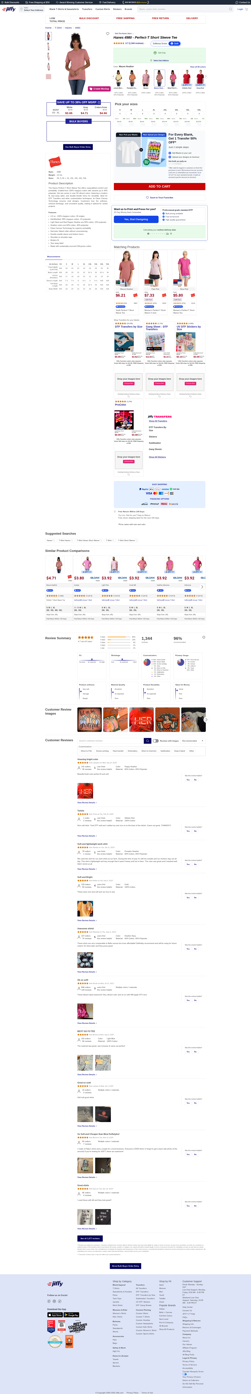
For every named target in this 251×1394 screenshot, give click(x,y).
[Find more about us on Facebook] (49, 1301)
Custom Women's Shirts (146, 1330)
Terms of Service (189, 1365)
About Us (186, 1338)
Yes (188, 780)
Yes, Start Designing (136, 219)
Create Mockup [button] (101, 89)
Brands (128, 9)
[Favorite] (108, 34)
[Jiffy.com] (9, 9)
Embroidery (132, 751)
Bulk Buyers (78, 121)
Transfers (87, 9)
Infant (161, 1302)
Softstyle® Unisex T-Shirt (83, 600)
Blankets (116, 1366)
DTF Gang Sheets (144, 1305)
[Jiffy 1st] (86, 565)
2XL (165, 110)
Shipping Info (188, 1324)
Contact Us (187, 1310)
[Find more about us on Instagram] (54, 1301)
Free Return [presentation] (160, 18)
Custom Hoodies (143, 1320)
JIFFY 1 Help (188, 1314)
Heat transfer (118, 751)
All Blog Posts (188, 1355)
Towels (116, 1359)
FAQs (184, 1317)
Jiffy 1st (86, 572)
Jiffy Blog (186, 1351)
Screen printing (102, 751)
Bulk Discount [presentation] (89, 18)
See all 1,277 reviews (90, 1238)
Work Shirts (118, 1305)
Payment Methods (190, 1331)
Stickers (117, 9)
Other (191, 751)
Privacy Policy (188, 1361)
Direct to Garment (149, 751)
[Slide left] (113, 76)
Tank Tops (117, 1298)
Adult (161, 1285)
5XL (199, 110)
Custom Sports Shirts (145, 1334)
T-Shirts (116, 1288)
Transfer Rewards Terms (193, 1372)
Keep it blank (179, 751)
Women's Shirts (119, 1313)
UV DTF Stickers (143, 1302)
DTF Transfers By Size (157, 429)
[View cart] (246, 9)
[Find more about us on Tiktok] (59, 1301)
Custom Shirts (102, 9)
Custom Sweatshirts (144, 1323)
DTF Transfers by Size (145, 1295)
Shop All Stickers (157, 457)
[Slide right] (206, 76)
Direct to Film (86, 751)
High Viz (116, 1351)
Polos (115, 1295)
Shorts (115, 1332)
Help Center (187, 1307)
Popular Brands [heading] (167, 1305)
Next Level (163, 1319)
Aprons (116, 1363)
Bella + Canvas (165, 1312)
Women (162, 1288)
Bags (115, 1343)
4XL (188, 110)
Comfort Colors (165, 1316)
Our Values (187, 1344)
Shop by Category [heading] (122, 1281)
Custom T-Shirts (143, 1317)
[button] (78, 63)
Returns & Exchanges (191, 1327)
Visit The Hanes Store (123, 33)
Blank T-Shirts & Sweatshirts (64, 9)
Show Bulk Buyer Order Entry (125, 1266)
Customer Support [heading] (192, 1281)
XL (154, 110)
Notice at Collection (190, 1380)
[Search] (230, 9)
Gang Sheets (155, 449)
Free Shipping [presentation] (125, 18)
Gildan (162, 1309)
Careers (185, 1341)
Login (240, 9)
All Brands (163, 1326)
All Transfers (141, 1288)
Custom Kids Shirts (144, 1327)
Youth (161, 1295)
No (195, 780)
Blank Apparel (119, 1285)
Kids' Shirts (117, 1317)
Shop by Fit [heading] (165, 1281)
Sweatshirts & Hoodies (122, 1292)
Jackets (116, 1302)
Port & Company (166, 1322)
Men (161, 1292)
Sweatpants (118, 1328)
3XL (176, 110)
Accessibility (187, 1368)
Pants (115, 1325)
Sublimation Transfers (145, 1298)
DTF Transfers (142, 1292)
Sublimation (155, 443)
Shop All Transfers (158, 421)
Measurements (53, 257)
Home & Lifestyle (120, 1356)
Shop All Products (166, 1329)
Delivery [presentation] (192, 18)
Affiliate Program (189, 1348)
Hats (115, 1340)
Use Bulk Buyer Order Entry (78, 147)
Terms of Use (147, 1393)
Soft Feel (148, 300)
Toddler (162, 1298)
